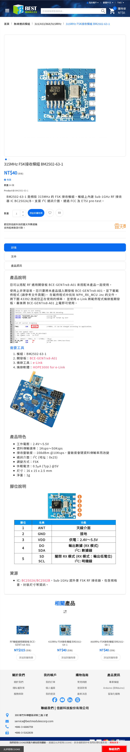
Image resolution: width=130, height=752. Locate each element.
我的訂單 (50, 682)
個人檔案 (50, 688)
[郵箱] (59, 213)
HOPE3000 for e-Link (49, 367)
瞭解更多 (114, 742)
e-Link (37, 362)
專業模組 (114, 682)
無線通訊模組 (22, 24)
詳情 (13, 247)
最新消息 (82, 693)
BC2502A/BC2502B (35, 580)
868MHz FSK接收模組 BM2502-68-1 (107, 643)
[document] (65, 746)
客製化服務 (114, 693)
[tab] (65, 247)
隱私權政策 (19, 688)
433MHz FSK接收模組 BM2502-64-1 (65, 643)
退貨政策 (82, 688)
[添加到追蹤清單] (50, 213)
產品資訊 (16, 266)
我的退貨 (50, 693)
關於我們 (18, 682)
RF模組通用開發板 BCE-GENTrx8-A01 (23, 643)
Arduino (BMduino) (113, 688)
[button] (5, 159)
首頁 (6, 24)
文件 (13, 256)
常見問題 (82, 682)
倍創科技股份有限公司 (73, 708)
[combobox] (73, 11)
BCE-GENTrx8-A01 (43, 358)
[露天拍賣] (120, 225)
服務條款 (18, 693)
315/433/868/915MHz (48, 24)
